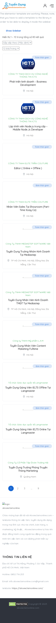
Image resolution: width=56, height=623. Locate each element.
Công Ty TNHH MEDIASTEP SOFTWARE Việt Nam (28, 245)
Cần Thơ (31, 264)
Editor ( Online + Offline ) (28, 168)
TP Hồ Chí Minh (18, 260)
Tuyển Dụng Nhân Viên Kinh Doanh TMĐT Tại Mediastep (28, 301)
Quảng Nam (29, 476)
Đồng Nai (40, 260)
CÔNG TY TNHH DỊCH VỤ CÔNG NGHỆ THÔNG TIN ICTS (28, 75)
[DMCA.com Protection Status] (18, 604)
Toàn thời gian (42, 57)
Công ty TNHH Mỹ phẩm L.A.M (28, 340)
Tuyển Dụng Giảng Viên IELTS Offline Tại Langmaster (28, 389)
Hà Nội (29, 90)
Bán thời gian (42, 185)
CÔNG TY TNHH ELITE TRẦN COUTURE (28, 163)
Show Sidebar (13, 30)
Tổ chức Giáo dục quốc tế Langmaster (28, 382)
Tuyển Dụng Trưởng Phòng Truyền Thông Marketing (28, 469)
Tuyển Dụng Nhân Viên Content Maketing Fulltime (28, 347)
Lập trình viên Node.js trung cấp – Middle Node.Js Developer (28, 128)
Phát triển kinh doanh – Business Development (28, 83)
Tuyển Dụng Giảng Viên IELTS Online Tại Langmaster (28, 431)
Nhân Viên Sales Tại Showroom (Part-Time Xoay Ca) (28, 208)
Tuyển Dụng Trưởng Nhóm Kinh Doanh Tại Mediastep (28, 253)
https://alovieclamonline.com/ (27, 588)
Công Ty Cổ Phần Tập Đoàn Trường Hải (28, 462)
